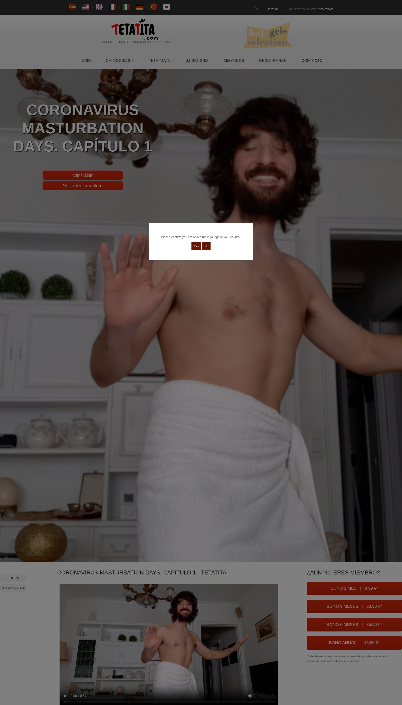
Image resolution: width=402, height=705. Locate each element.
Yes (196, 246)
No (206, 246)
